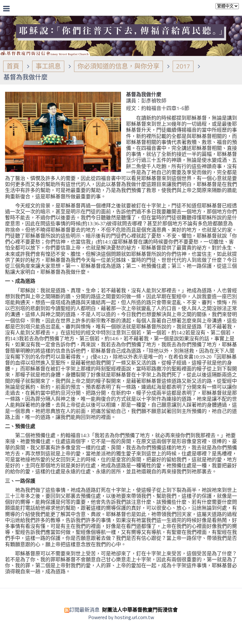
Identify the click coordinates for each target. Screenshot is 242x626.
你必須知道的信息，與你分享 (118, 66)
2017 (183, 66)
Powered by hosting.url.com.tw (121, 617)
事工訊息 (48, 66)
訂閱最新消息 (84, 609)
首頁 (13, 66)
